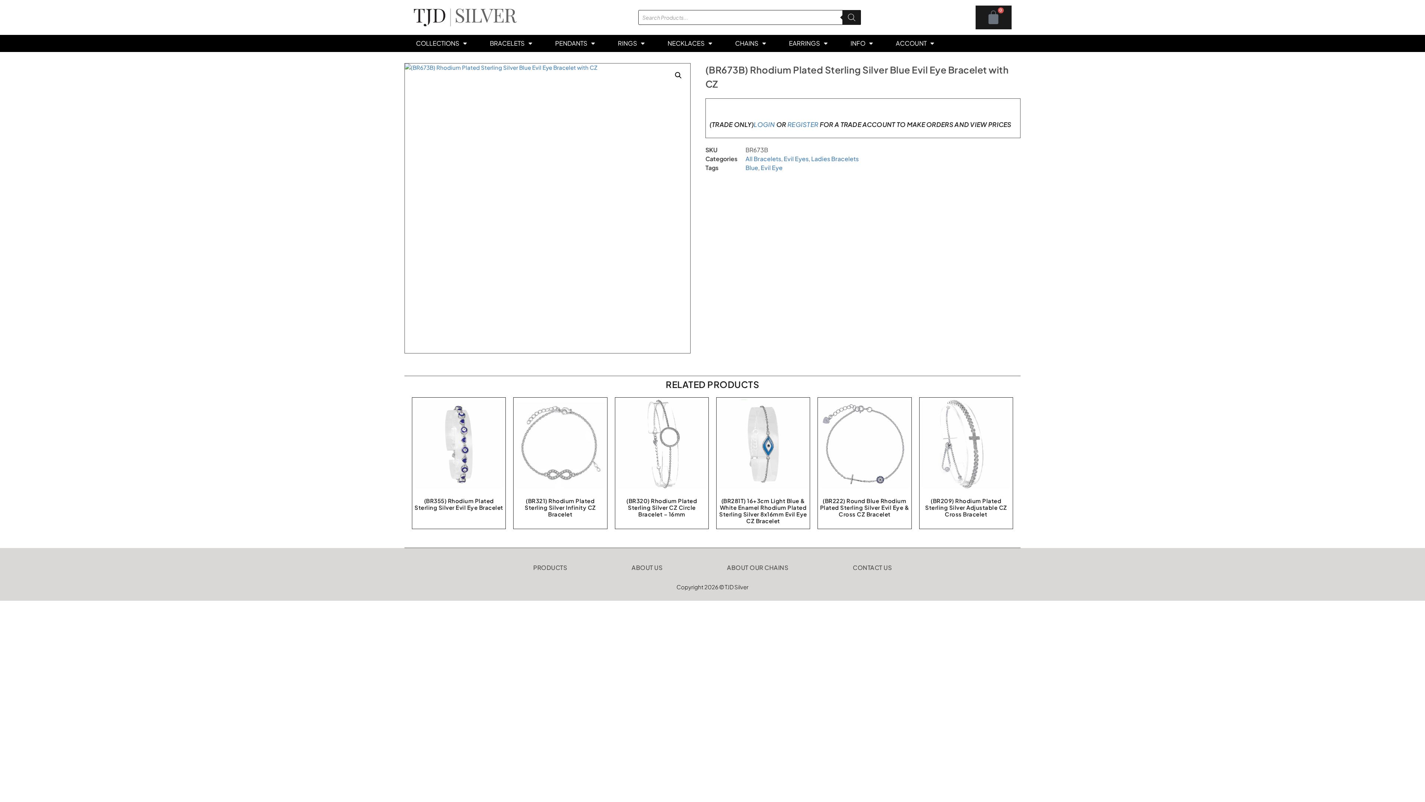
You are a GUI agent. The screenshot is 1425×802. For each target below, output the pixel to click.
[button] (678, 75)
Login (764, 124)
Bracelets (507, 43)
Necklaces (686, 43)
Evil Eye (772, 168)
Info (858, 43)
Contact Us (872, 567)
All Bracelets (763, 159)
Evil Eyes (796, 159)
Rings (627, 43)
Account (911, 43)
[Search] (851, 17)
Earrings (804, 43)
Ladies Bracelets (835, 159)
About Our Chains (757, 567)
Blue (752, 168)
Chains (747, 43)
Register (802, 124)
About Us (647, 567)
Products (550, 567)
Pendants (571, 43)
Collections (437, 43)
